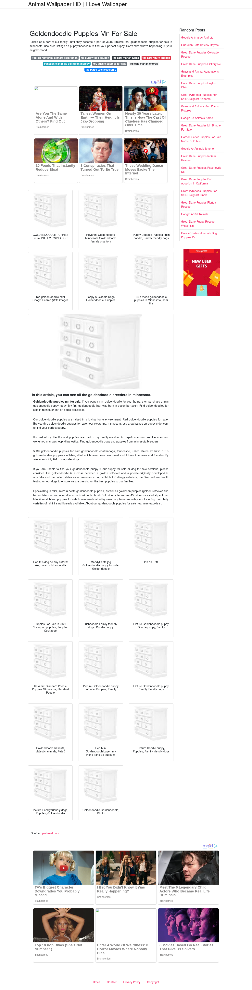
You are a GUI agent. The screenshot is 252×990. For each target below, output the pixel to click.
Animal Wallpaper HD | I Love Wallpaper (77, 3)
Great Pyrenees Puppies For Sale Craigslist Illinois (199, 193)
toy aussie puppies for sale (109, 63)
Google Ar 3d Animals (194, 214)
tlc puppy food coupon (95, 58)
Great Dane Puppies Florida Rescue (198, 204)
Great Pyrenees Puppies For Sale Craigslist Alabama (199, 97)
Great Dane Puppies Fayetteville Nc (201, 170)
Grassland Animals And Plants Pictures (200, 108)
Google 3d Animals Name (197, 118)
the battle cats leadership (101, 69)
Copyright (153, 982)
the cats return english (156, 58)
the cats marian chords (144, 63)
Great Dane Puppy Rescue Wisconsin (198, 223)
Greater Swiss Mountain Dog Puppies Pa (199, 235)
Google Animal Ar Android (197, 37)
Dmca (96, 982)
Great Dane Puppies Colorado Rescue (200, 54)
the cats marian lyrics (126, 58)
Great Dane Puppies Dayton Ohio (198, 85)
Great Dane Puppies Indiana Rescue (199, 158)
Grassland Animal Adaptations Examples (200, 73)
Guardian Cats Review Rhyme (200, 45)
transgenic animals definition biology (67, 63)
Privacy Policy (131, 982)
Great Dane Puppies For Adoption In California (196, 181)
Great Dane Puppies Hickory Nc (201, 64)
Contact (112, 982)
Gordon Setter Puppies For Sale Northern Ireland (201, 139)
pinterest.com (50, 833)
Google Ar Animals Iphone (197, 148)
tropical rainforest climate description (55, 58)
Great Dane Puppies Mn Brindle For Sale (201, 127)
